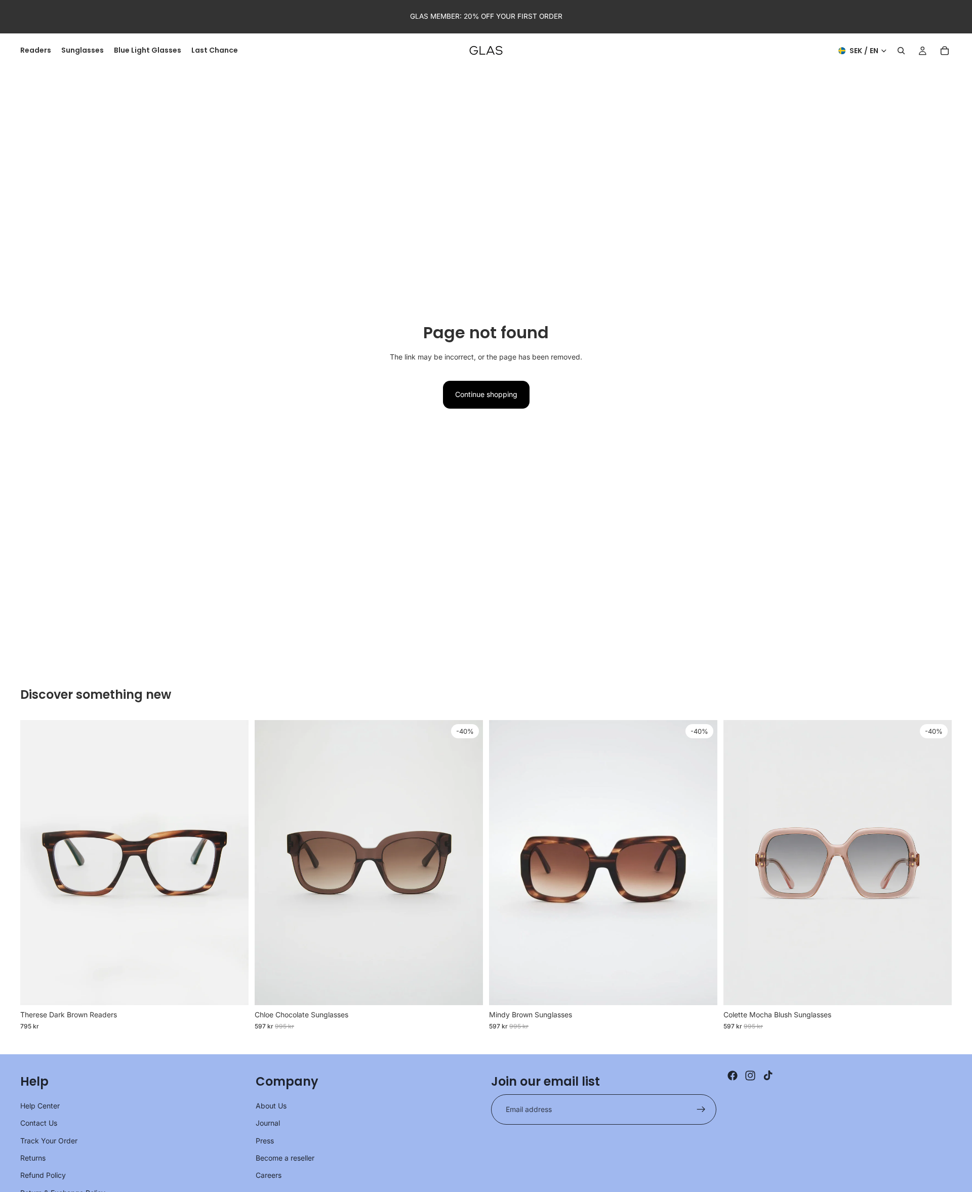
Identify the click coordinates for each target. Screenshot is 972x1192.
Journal (268, 1123)
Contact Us (38, 1123)
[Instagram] (750, 1075)
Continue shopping (486, 394)
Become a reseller (285, 1158)
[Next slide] (233, 862)
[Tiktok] (768, 1075)
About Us (271, 1105)
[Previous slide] (35, 862)
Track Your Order (48, 1140)
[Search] (901, 50)
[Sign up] (701, 1109)
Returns (33, 1158)
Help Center (40, 1105)
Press (265, 1140)
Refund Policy (43, 1175)
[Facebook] (732, 1075)
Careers (268, 1175)
